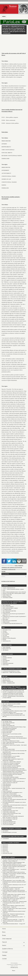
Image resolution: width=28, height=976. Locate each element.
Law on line (5, 635)
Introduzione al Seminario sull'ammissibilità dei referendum (13, 772)
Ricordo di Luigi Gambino (7, 731)
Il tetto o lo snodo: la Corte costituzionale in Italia (12, 795)
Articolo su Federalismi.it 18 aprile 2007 (10, 819)
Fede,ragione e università (7, 798)
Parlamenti (4, 659)
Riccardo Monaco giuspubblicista (9, 729)
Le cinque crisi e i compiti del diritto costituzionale (12, 761)
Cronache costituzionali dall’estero (9, 587)
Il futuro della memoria (7, 784)
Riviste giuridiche (6, 634)
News (3, 932)
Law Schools (5, 632)
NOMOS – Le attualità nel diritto (9, 682)
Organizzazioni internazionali (8, 663)
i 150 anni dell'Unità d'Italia (8, 775)
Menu (4, 16)
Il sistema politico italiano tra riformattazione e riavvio (12, 792)
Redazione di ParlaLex (7, 596)
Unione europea (5, 664)
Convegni (4, 952)
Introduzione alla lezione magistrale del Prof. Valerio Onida (13, 768)
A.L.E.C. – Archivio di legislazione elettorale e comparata (13, 589)
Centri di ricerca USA (7, 641)
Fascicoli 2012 (5, 850)
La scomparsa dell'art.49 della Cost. (9, 757)
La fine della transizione (7, 754)
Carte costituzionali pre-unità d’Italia (9, 610)
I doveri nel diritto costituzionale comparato (10, 777)
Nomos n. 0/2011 (6, 851)
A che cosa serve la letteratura (8, 824)
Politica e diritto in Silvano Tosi (8, 743)
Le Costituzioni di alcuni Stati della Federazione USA (12, 623)
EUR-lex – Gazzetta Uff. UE (8, 681)
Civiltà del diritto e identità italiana (9, 812)
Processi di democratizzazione (8, 606)
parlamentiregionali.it (6, 680)
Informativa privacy (14, 967)
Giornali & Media (6, 636)
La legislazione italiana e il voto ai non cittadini (11, 756)
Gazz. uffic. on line (6, 678)
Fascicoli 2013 (5, 849)
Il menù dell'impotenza (7, 785)
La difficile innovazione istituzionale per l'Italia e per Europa (13, 753)
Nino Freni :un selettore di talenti (9, 749)
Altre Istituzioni (5, 650)
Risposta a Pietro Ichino (7, 732)
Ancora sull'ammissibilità (7, 820)
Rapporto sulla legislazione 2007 (9, 725)
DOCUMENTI (5, 830)
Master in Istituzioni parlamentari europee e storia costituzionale (14, 592)
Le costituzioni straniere (7, 609)
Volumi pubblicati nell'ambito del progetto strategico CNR (13, 690)
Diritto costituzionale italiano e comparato (10, 608)
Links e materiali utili (6, 605)
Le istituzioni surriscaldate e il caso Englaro (10, 764)
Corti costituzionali (6, 660)
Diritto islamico (5, 619)
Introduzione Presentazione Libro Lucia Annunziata (12, 774)
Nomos (4, 590)
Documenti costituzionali (7, 657)
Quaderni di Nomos (7, 948)
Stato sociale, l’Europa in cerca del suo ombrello (11, 703)
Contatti (4, 958)
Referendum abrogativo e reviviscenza (10, 832)
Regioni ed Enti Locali (7, 648)
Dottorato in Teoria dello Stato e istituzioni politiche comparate (14, 593)
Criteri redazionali (6, 938)
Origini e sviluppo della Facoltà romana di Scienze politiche (13, 742)
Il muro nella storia (6, 786)
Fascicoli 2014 (5, 847)
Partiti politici (5, 661)
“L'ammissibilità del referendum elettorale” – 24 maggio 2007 (14, 923)
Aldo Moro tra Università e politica (9, 823)
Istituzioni (4, 656)
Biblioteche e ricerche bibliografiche (9, 638)
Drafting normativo (6, 622)
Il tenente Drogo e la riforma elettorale (9, 793)
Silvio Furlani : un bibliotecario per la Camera (11, 740)
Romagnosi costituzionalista (8, 705)
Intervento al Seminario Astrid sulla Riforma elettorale (12, 796)
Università (4, 631)
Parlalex (16, 565)
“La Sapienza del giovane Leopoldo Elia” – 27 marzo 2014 (13, 919)
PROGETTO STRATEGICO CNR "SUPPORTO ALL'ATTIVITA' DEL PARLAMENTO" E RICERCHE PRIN (12, 567)
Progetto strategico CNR (7, 594)
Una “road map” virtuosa (7, 721)
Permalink (3, 571)
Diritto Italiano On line (7, 629)
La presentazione (6, 838)
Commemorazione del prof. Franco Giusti (10, 810)
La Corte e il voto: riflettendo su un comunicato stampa (13, 713)
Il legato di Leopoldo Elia (7, 791)
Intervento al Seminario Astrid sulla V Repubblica (12, 766)
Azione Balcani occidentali (7, 597)
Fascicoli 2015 (5, 846)
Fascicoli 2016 (5, 844)
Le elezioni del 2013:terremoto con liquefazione (11, 763)
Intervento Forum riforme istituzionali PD (10, 767)
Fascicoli (4, 942)
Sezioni (4, 945)
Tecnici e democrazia (6, 724)
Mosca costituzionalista (7, 709)
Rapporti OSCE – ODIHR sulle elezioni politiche (12, 672)
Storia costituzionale (6, 612)
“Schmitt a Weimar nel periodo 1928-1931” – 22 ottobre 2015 (14, 897)
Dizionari (4, 639)
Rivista (4, 935)
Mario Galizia (5, 747)
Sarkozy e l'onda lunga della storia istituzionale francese (13, 736)
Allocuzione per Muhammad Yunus (9, 821)
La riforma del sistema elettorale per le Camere (11, 671)
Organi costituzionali (6, 647)
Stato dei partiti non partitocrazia (8, 722)
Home (4, 928)
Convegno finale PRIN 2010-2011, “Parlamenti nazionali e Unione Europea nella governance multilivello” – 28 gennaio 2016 (14, 878)
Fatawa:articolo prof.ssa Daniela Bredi (10, 620)
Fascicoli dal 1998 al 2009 (7, 853)
